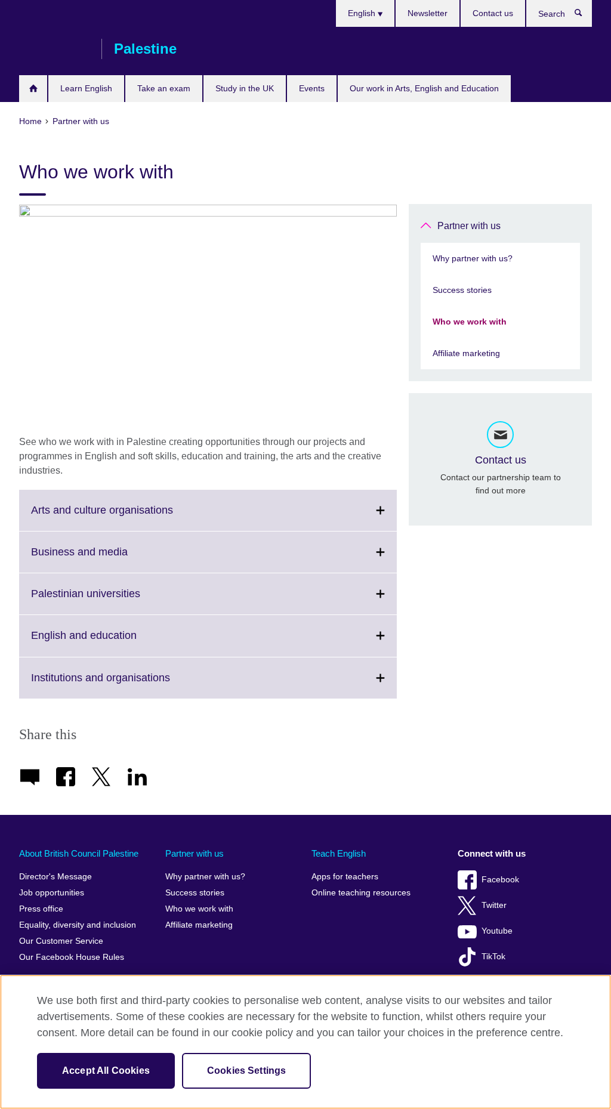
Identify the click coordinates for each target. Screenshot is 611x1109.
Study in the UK (244, 88)
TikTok (493, 956)
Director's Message (55, 876)
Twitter (494, 905)
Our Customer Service (61, 941)
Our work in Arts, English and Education (424, 88)
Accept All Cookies (106, 1070)
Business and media (105, 559)
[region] (305, 1042)
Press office (41, 908)
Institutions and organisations (127, 685)
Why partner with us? (473, 258)
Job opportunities (51, 892)
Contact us (493, 13)
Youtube (497, 930)
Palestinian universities (112, 600)
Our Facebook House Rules (71, 957)
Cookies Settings (246, 1070)
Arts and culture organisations (128, 517)
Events (312, 88)
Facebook (500, 879)
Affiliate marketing (466, 353)
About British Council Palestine (78, 853)
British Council (54, 49)
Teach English (338, 853)
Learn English (86, 88)
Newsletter (428, 13)
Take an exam (163, 88)
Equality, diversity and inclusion (77, 924)
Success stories (462, 290)
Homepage (33, 88)
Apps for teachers (344, 876)
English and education (110, 642)
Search (584, 15)
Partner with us (469, 226)
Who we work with (470, 321)
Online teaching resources (361, 892)
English (363, 13)
